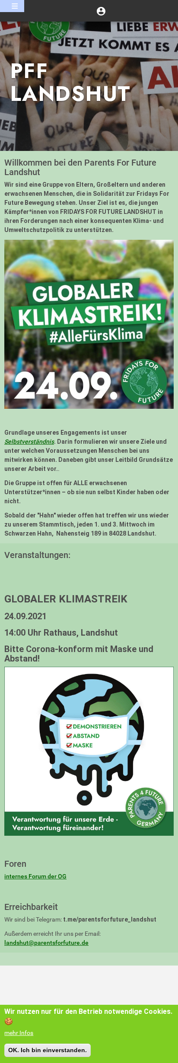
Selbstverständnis (29, 441)
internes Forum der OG (35, 876)
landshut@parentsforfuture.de (46, 942)
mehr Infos (18, 1032)
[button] (101, 11)
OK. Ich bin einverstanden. (47, 1050)
